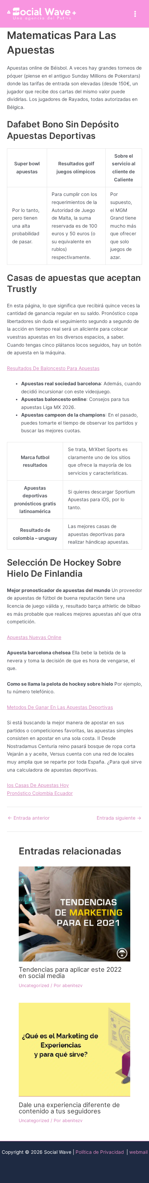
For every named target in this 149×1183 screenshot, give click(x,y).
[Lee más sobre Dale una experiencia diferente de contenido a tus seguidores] (74, 1049)
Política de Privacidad (100, 1152)
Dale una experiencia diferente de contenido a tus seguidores (69, 1108)
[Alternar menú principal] (135, 14)
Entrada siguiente (119, 818)
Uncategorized (34, 985)
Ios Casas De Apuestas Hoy (38, 785)
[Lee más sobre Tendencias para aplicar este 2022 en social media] (74, 913)
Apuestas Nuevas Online (34, 637)
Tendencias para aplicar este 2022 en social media (70, 972)
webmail (138, 1152)
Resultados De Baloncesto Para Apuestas (53, 368)
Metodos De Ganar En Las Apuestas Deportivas (60, 707)
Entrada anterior (29, 818)
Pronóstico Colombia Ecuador (40, 793)
